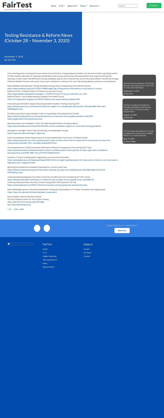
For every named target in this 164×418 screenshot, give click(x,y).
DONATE (154, 5)
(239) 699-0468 (38, 202)
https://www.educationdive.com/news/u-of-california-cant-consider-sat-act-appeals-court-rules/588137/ (50, 179)
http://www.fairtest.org (21, 204)
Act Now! (87, 252)
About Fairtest (48, 267)
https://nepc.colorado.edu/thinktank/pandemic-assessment (32, 192)
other (21, 209)
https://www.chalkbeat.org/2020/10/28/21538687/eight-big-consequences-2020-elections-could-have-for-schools (54, 88)
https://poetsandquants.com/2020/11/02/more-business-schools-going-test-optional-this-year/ (47, 185)
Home (45, 249)
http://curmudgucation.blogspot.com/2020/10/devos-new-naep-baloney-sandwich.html (43, 99)
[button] (122, 230)
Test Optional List (50, 260)
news (16, 209)
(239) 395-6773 (19, 202)
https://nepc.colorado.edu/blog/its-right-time (26, 133)
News (45, 263)
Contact (87, 256)
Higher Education (50, 256)
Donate (87, 249)
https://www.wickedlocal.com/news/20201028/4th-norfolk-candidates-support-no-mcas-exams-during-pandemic (54, 126)
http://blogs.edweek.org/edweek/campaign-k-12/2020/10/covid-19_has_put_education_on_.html (47, 94)
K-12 (45, 252)
